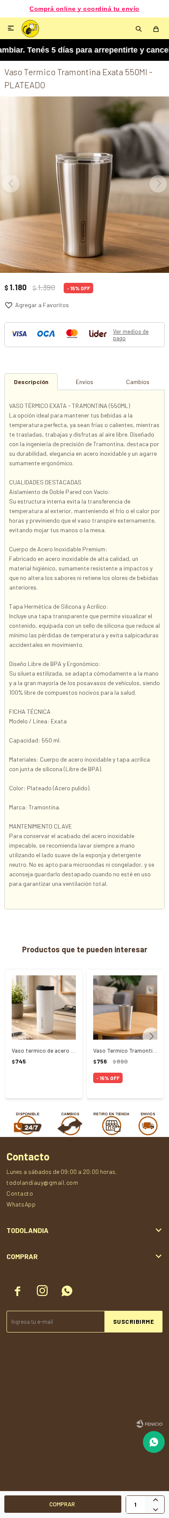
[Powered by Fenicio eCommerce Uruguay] (149, 1423)
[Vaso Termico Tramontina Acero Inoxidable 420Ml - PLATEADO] (125, 1007)
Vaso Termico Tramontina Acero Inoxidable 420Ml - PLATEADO (125, 1050)
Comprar (62, 1504)
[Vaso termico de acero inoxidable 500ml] (44, 1007)
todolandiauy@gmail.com (42, 1182)
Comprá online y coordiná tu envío (84, 9)
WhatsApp (21, 1204)
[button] (154, 1036)
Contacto (19, 1193)
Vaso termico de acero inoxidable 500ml (44, 1050)
